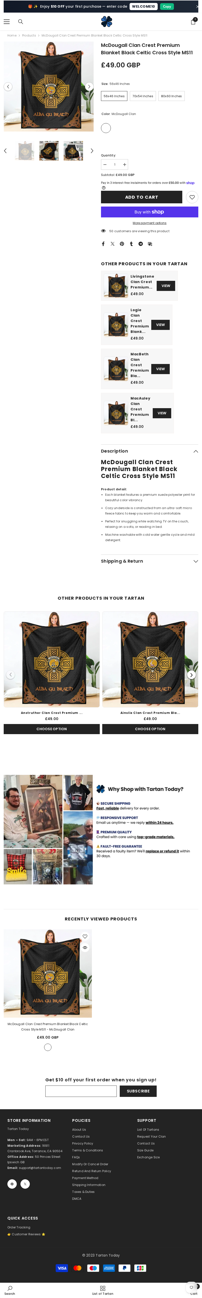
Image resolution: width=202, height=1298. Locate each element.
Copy (167, 6)
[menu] (7, 22)
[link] (192, 197)
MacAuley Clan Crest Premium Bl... (141, 409)
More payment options (150, 223)
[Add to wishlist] (85, 936)
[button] (8, 86)
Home (12, 35)
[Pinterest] (122, 243)
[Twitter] (112, 243)
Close (198, 6)
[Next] (191, 674)
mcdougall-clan (47, 1047)
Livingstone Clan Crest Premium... (142, 282)
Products (29, 35)
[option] (49, 86)
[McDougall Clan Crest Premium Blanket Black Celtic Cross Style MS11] (48, 973)
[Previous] (10, 674)
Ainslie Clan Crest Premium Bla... (150, 713)
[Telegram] (140, 243)
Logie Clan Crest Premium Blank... (140, 320)
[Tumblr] (131, 243)
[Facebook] (103, 243)
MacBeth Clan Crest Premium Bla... (140, 365)
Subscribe (138, 1091)
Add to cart (141, 197)
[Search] (21, 22)
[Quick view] (85, 947)
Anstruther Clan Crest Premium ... (52, 713)
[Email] (150, 243)
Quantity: (108, 155)
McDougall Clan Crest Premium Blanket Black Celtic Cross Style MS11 (48, 1026)
